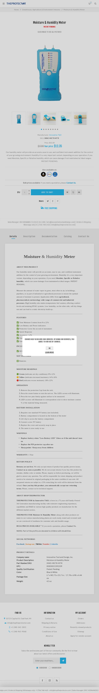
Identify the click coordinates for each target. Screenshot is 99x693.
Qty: (18, 192)
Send (63, 661)
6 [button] (52, 129)
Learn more (49, 352)
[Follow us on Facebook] (42, 680)
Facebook (20, 544)
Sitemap (81, 631)
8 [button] (57, 129)
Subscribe (43, 668)
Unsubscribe (56, 668)
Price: (46, 143)
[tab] (13, 236)
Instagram (30, 544)
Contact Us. (71, 183)
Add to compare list (73, 192)
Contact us (49, 618)
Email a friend (79, 192)
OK (49, 348)
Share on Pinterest (57, 201)
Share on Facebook (52, 201)
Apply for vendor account (80, 636)
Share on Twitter (48, 201)
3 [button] (46, 129)
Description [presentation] (29, 236)
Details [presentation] (13, 236)
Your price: (48, 146)
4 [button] (48, 129)
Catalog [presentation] (68, 236)
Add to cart (47, 192)
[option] (19, 118)
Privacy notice (49, 627)
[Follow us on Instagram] (49, 680)
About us (49, 636)
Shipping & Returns (49, 623)
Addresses (81, 623)
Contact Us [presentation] (83, 236)
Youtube (46, 544)
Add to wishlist (67, 192)
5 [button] (50, 129)
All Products (49, 692)
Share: (41, 201)
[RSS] (57, 680)
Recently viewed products (80, 627)
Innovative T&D (55, 135)
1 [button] (41, 129)
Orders (81, 618)
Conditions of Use (49, 631)
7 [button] (55, 129)
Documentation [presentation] (49, 236)
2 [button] (43, 129)
